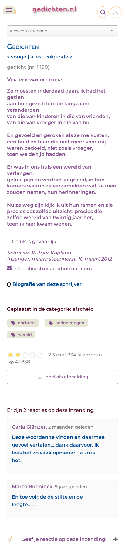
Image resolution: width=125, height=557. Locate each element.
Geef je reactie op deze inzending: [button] (64, 539)
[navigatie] (9, 10)
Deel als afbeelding (67, 377)
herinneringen (69, 323)
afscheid (83, 309)
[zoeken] (103, 12)
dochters (26, 323)
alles (35, 57)
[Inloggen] (116, 12)
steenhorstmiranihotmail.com (53, 268)
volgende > (58, 57)
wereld (25, 334)
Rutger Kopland (51, 253)
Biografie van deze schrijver (46, 284)
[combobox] (59, 30)
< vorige (16, 57)
